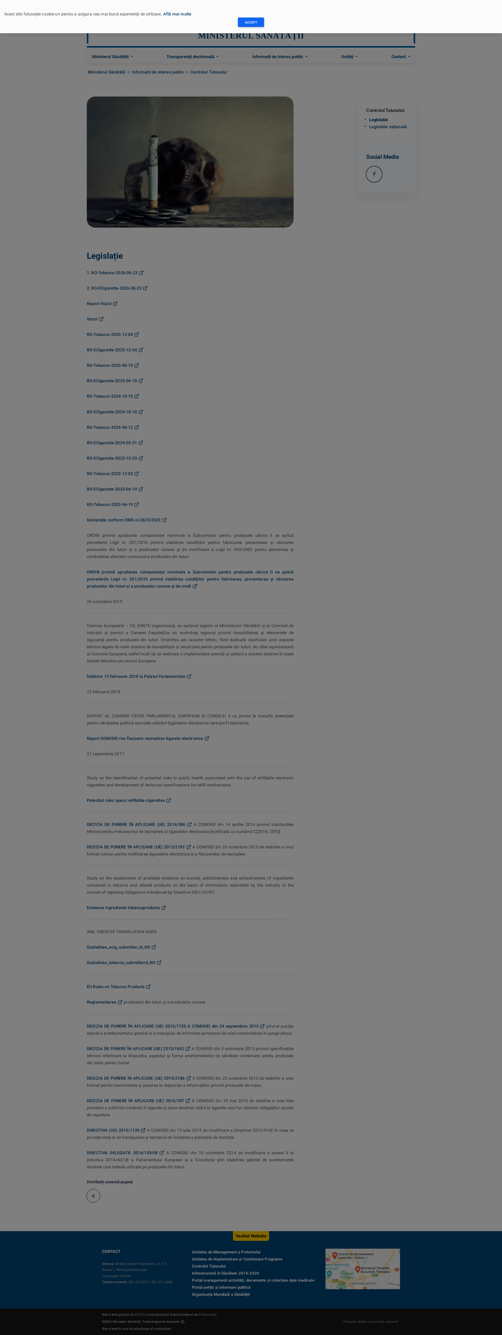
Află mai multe (177, 14)
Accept (251, 22)
